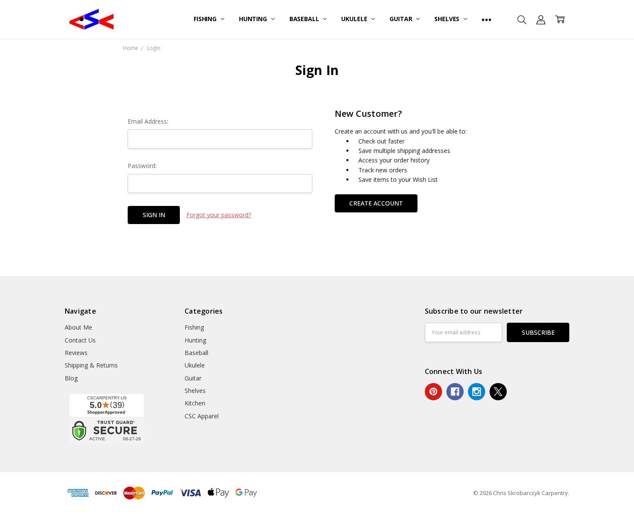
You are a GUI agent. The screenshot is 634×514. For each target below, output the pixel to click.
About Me (78, 327)
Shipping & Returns (91, 365)
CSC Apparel (202, 416)
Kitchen (195, 403)
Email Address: (148, 121)
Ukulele (355, 19)
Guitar (401, 19)
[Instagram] (476, 391)
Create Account (376, 203)
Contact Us (80, 340)
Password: (142, 166)
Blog (71, 378)
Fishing (206, 19)
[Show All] (486, 19)
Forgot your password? (218, 215)
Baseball (305, 19)
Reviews (76, 353)
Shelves (447, 19)
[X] (498, 391)
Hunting (254, 19)
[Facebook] (455, 391)
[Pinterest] (433, 391)
